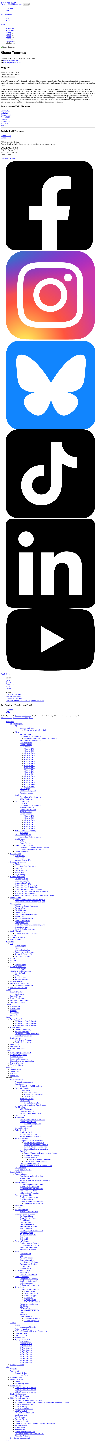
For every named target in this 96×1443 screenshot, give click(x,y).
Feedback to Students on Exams (31, 1189)
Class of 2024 (29, 753)
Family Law (19, 916)
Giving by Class (21, 1411)
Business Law (20, 908)
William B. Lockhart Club (24, 1413)
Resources (23, 1314)
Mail (21, 1256)
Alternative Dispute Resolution (26, 906)
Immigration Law (21, 923)
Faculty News (15, 996)
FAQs (22, 841)
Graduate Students (22, 852)
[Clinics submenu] (12, 39)
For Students (15, 1046)
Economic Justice (16, 1057)
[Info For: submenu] (14, 43)
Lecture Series (15, 939)
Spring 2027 (5, 111)
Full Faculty (19, 994)
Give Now (14, 1369)
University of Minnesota (23, 716)
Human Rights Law (22, 921)
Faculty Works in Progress (29, 1243)
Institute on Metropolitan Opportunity (29, 889)
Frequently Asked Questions (30, 741)
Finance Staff (25, 1272)
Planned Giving (21, 1373)
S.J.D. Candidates (26, 799)
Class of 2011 (29, 780)
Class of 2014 (29, 774)
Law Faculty (15, 1009)
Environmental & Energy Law (26, 914)
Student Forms (20, 1168)
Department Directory (14, 699)
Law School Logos (27, 1224)
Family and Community (19, 1059)
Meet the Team (25, 734)
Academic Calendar (17, 937)
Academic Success (26, 1099)
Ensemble (18, 868)
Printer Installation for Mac (34, 1143)
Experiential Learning (18, 862)
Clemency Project (21, 879)
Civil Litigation (20, 910)
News (8, 680)
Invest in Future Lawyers (24, 1404)
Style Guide (24, 1239)
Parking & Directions (13, 694)
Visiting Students (21, 979)
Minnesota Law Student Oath (35, 730)
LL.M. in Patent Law (23, 835)
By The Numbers (16, 981)
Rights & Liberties (17, 1063)
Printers (22, 1312)
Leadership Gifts (21, 1415)
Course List (19, 858)
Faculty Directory (16, 992)
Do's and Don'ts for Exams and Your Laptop (40, 1153)
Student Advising (21, 1210)
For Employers (15, 1038)
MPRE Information (27, 1109)
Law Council (20, 1115)
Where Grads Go (16, 1019)
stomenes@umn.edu (10, 60)
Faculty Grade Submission (29, 1187)
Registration (19, 1084)
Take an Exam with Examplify (35, 1161)
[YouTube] (50, 670)
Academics (10, 28)
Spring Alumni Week (23, 1339)
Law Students (15, 1006)
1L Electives (28, 1097)
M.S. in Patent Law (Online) (25, 831)
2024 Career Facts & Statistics (26, 1023)
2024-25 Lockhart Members (25, 1390)
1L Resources (25, 1090)
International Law (21, 927)
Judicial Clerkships (22, 1032)
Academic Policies (26, 1132)
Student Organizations (28, 1122)
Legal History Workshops (29, 1245)
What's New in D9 (31, 1293)
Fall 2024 (4, 125)
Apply (8, 20)
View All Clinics (16, 1065)
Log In (8, 688)
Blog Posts (24, 833)
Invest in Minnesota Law (24, 1409)
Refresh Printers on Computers (35, 1147)
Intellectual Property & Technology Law (30, 925)
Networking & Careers (23, 1329)
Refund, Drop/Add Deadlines (31, 1086)
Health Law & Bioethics (24, 919)
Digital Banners (25, 1220)
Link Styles (28, 1298)
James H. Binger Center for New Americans (31, 891)
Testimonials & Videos (28, 810)
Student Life (19, 1117)
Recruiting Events (26, 793)
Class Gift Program (22, 1396)
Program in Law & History (25, 893)
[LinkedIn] (50, 607)
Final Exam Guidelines (28, 1191)
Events (8, 682)
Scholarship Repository (19, 1002)
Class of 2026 (29, 749)
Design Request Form (28, 1218)
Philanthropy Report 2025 (20, 1398)
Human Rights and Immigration (22, 1061)
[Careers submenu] (13, 37)
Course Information (22, 1174)
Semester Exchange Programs (26, 933)
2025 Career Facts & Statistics (26, 1021)
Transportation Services (28, 1264)
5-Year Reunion (25, 1342)
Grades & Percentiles (23, 1042)
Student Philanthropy (18, 1394)
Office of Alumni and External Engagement (31, 1331)
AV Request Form (26, 1216)
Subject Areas (20, 856)
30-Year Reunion (26, 1352)
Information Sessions (22, 950)
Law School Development (20, 1438)
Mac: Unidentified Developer (40, 1159)
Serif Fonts (24, 1237)
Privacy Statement (6, 718)
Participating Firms (22, 1383)
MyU (8, 10)
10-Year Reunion (26, 1344)
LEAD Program (26, 743)
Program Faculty (26, 812)
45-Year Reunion (26, 1358)
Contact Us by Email (8, 158)
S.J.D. (17, 795)
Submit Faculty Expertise (33, 1203)
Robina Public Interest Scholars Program (30, 900)
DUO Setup (24, 1306)
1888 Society (24, 1375)
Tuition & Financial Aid (24, 954)
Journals (13, 935)
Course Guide (15, 854)
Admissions (10, 30)
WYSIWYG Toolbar (32, 1302)
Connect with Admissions (24, 952)
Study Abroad (15, 931)
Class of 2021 (29, 759)
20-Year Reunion (26, 1348)
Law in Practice (21, 870)
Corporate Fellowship (23, 1030)
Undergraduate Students (24, 845)
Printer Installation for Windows (36, 1145)
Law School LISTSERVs (29, 1310)
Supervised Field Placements (25, 866)
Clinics (8, 39)
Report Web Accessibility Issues (23, 718)
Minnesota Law (7, 14)
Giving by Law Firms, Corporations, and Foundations (35, 1423)
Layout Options (30, 1300)
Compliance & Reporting (29, 1279)
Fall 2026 (4, 113)
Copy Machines (25, 1254)
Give (7, 18)
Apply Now (5, 674)
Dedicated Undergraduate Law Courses (34, 847)
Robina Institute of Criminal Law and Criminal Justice (35, 895)
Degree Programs (16, 724)
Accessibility (19, 1205)
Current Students (26, 745)
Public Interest (15, 898)
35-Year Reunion (26, 1354)
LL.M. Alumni (25, 747)
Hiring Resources (26, 1283)
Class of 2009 (29, 784)
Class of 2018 (29, 766)
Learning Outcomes (27, 728)
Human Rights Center (23, 883)
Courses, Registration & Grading (32, 849)
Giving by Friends (21, 1421)
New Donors (20, 1417)
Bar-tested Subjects (27, 1111)
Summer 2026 (6, 115)
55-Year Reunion (26, 1363)
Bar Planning (20, 1107)
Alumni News (20, 1337)
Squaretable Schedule (28, 1249)
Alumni (13, 1323)
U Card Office (25, 1266)
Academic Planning (22, 1088)
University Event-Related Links (31, 1231)
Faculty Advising (30, 1092)
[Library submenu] (12, 35)
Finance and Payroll (22, 1270)
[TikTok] (50, 518)
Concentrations (15, 904)
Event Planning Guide (32, 1124)
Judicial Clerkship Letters (29, 1212)
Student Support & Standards (30, 1136)
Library (8, 35)
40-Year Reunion (26, 1356)
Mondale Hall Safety (13, 696)
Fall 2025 (4, 119)
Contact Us (10, 684)
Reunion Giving (16, 1377)
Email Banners (25, 1222)
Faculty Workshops (22, 1241)
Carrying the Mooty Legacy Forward (28, 1400)
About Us (14, 1015)
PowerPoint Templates (28, 1235)
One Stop (9, 8)
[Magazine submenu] (14, 41)
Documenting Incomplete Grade (31, 1185)
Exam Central (25, 1101)
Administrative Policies (28, 1134)
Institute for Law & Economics (26, 885)
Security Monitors (31, 1262)
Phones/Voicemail (26, 1258)
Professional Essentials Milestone (27, 1034)
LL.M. (17, 732)
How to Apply (25, 789)
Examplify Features (31, 1155)
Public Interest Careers (23, 1036)
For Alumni (14, 1044)
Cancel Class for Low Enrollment (32, 1176)
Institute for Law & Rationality (26, 887)
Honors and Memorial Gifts (25, 1432)
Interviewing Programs (23, 1040)
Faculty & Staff (16, 1172)
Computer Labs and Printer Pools (32, 1141)
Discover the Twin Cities (24, 986)
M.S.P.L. (13, 960)
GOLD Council (21, 1335)
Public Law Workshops (28, 1247)
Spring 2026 (5, 117)
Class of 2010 (29, 782)
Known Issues (29, 1291)
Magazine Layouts (26, 1233)
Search (26, 4)
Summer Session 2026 (23, 860)
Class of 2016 (29, 770)
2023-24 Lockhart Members (25, 1388)
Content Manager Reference (30, 1289)
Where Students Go (27, 808)
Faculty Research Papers (19, 1000)
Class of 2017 (29, 768)
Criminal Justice (21, 912)
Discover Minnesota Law (19, 983)
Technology (19, 1287)
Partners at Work (21, 1425)
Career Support (25, 843)
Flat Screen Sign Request (29, 1304)
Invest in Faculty (21, 1407)
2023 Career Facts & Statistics (26, 1025)
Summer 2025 (6, 121)
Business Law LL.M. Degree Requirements (40, 738)
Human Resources (22, 1277)
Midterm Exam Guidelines (29, 1193)
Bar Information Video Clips (30, 1113)
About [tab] (4, 77)
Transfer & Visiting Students (20, 971)
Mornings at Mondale (28, 1327)
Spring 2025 (5, 123)
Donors (17, 1381)
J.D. (16, 726)
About (8, 686)
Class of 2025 (29, 751)
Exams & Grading (21, 1182)
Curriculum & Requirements (30, 736)
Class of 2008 (29, 787)
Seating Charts (25, 1178)
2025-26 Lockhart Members (25, 1392)
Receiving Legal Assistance (20, 1053)
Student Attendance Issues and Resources (35, 1180)
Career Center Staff (17, 1048)
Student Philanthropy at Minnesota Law (29, 1434)
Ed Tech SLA (25, 1308)
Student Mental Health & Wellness (32, 1120)
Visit (16, 948)
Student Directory (21, 1128)
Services (13, 1011)
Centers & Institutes (17, 877)
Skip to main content (8, 2)
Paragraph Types (30, 1296)
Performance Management (29, 1285)
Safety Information (26, 1260)
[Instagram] (50, 339)
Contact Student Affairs (23, 1170)
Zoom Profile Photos (32, 1319)
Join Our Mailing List (28, 791)
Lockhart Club (15, 1386)
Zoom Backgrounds (31, 1321)
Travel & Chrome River (28, 1275)
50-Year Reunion (26, 1360)
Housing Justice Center (11, 63)
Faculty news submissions (29, 1197)
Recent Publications (17, 998)
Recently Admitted (17, 1365)
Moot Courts (19, 872)
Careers (8, 37)
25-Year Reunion (26, 1350)
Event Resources (26, 1228)
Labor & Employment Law (25, 929)
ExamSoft (23, 1151)
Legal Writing (20, 875)
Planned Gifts (20, 1427)
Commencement (26, 1126)
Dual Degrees (20, 839)
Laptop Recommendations (29, 1164)
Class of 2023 (29, 755)
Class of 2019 (29, 764)
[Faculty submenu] (12, 33)
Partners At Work (16, 1379)
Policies (18, 1208)
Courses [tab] (11, 77)
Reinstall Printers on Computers (36, 1149)
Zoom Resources (26, 1316)
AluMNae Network (22, 1333)
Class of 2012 (29, 778)
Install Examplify (30, 1157)
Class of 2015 (29, 772)
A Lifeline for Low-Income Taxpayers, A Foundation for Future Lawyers (42, 1402)
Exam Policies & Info (32, 1103)
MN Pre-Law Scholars (18, 988)
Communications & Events (25, 1214)
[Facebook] (50, 250)
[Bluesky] (50, 428)
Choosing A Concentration (34, 1094)
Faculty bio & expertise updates (31, 1201)
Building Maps (25, 1268)
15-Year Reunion (26, 1346)
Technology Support (22, 1138)
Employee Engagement (28, 1281)
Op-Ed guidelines (26, 1199)
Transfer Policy (20, 977)
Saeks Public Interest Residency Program (30, 902)
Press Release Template (28, 1226)
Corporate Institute (22, 881)
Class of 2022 (29, 757)
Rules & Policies (21, 1130)
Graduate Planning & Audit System (33, 1105)
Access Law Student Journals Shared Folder (36, 1166)
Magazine (9, 41)
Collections (14, 1013)
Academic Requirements (24, 1082)
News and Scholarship (23, 1195)
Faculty (8, 33)
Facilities (18, 1252)
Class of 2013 (29, 776)
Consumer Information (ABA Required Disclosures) (25, 701)
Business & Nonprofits (18, 1055)
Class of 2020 (29, 761)
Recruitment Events (22, 956)
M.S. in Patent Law (22, 801)
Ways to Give (15, 1371)
